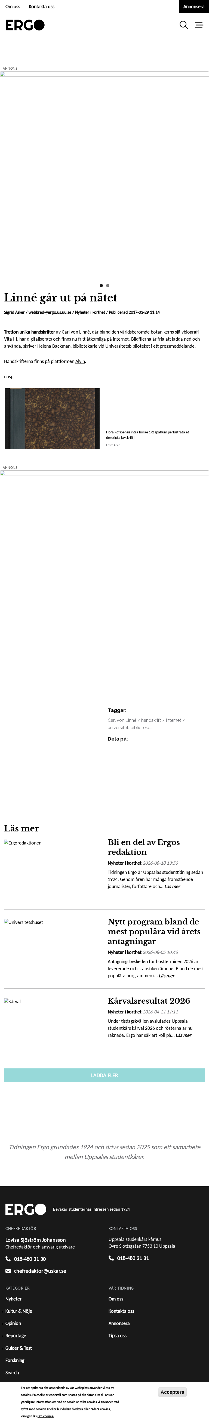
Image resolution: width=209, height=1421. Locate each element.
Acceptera (172, 1392)
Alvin (80, 361)
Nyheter (13, 1299)
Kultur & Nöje (18, 1311)
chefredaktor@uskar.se (40, 1271)
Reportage (15, 1336)
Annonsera (194, 7)
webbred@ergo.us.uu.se (50, 312)
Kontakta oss (41, 7)
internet (173, 720)
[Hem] (25, 25)
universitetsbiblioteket (130, 727)
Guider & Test (18, 1348)
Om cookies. (46, 1416)
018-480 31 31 (133, 1258)
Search (12, 1373)
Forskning (14, 1360)
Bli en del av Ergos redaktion (144, 847)
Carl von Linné (122, 720)
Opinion (13, 1323)
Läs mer (172, 886)
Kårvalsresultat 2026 (149, 1001)
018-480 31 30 (30, 1259)
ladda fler (104, 1075)
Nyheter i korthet (90, 312)
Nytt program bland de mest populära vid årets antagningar (154, 931)
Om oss (12, 7)
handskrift (151, 720)
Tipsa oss (118, 1336)
